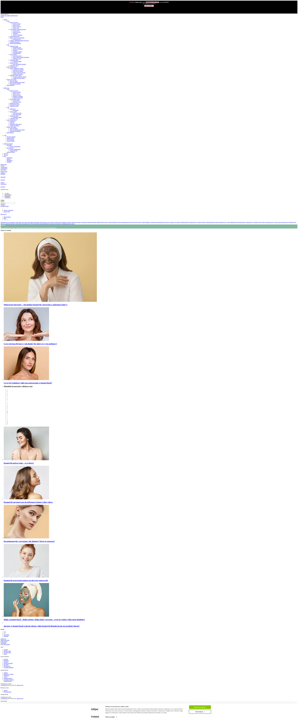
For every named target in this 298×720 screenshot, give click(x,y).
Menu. (2, 17)
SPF (7, 193)
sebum (20, 223)
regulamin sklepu (8, 678)
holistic (217, 222)
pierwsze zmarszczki (6, 223)
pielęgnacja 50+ (292, 222)
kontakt (5, 690)
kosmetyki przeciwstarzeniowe (42, 223)
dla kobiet (6, 664)
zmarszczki (90, 222)
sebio (263, 222)
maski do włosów (201, 222)
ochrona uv (58, 223)
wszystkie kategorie (8, 667)
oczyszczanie (50, 222)
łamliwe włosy (258, 222)
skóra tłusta (36, 222)
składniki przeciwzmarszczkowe (238, 222)
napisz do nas (4, 171)
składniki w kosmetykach (151, 222)
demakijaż (160, 222)
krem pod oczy (284, 222)
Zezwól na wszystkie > (200, 707)
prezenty (13, 223)
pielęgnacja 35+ (250, 222)
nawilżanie (84, 222)
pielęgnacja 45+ (270, 222)
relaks (17, 223)
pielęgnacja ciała (14, 222)
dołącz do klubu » (149, 5)
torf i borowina (7, 652)
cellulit (143, 222)
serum (228, 222)
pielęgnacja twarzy (5, 222)
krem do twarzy (104, 222)
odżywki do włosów (136, 222)
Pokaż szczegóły (110, 717)
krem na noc (278, 222)
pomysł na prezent (8, 663)
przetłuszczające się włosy (68, 223)
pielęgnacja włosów (67, 222)
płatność (6, 672)
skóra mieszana (43, 222)
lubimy (5, 654)
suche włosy (166, 222)
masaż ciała (53, 223)
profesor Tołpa (7, 651)
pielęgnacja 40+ (223, 222)
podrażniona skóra (126, 222)
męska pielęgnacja (113, 222)
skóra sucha (21, 222)
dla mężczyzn (7, 666)
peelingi (98, 222)
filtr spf (32, 223)
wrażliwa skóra (58, 222)
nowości (6, 659)
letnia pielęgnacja (210, 222)
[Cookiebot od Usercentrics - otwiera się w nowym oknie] (95, 717)
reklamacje (6, 675)
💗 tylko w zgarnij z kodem (149, 2)
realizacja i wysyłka (8, 674)
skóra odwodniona (29, 222)
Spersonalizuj (199, 711)
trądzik (94, 222)
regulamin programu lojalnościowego (9, 680)
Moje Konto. (4, 164)
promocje (6, 662)
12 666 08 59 (4, 167)
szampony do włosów (175, 222)
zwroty (5, 677)
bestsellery (6, 660)
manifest (6, 649)
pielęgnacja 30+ (193, 222)
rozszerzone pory (26, 223)
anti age (120, 222)
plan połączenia (7, 692)
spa (265, 222)
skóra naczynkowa (76, 222)
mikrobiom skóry (185, 222)
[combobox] (8, 203)
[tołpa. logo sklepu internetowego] (9, 15)
